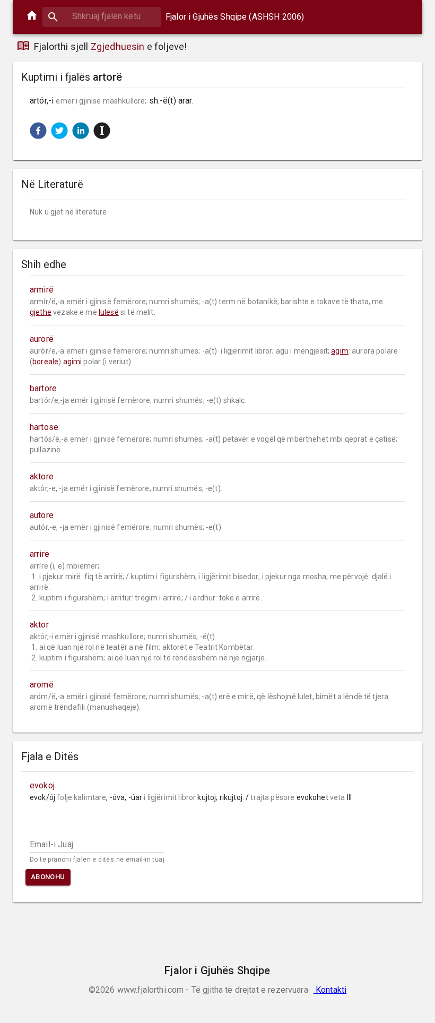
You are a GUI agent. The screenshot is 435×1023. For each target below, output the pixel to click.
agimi (72, 361)
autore (42, 515)
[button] (38, 130)
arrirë (39, 554)
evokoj (42, 785)
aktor (39, 625)
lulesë (109, 312)
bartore (43, 388)
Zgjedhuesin (118, 46)
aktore (42, 476)
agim (340, 351)
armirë (42, 290)
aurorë (42, 339)
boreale (45, 361)
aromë (42, 685)
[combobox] (101, 16)
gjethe (40, 312)
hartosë (44, 427)
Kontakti (330, 990)
